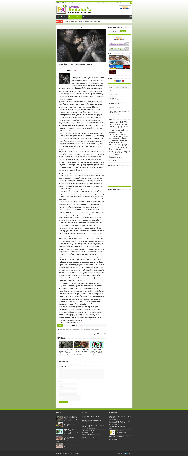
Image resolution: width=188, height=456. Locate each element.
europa (121, 144)
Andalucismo (65, 16)
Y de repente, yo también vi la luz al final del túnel (95, 334)
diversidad (119, 138)
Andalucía (123, 124)
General (88, 67)
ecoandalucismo (120, 140)
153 (125, 432)
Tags (110, 90)
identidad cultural (122, 146)
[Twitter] (120, 3)
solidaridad (112, 160)
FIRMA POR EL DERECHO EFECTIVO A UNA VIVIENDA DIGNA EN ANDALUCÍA (119, 422)
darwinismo (69, 329)
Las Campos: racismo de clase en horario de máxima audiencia (119, 102)
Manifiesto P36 (120, 430)
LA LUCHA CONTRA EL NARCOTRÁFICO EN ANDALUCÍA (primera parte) (96, 352)
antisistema (122, 126)
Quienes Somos (82, 2)
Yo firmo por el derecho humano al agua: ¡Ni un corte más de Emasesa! (120, 437)
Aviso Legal (105, 2)
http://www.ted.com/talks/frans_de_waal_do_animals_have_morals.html (77, 225)
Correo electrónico (64, 386)
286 (118, 424)
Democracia (72, 16)
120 (117, 439)
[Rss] (117, 3)
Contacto (100, 2)
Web (60, 391)
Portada (58, 16)
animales (63, 329)
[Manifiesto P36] (112, 432)
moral (86, 329)
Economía (120, 142)
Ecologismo (113, 142)
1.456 (119, 419)
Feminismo (86, 16)
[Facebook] (117, 81)
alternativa (123, 122)
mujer (124, 149)
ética (75, 329)
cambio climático (118, 128)
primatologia (92, 329)
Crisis (111, 130)
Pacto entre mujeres (64, 333)
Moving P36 (94, 2)
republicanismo (114, 159)
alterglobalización (113, 122)
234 (118, 428)
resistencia (122, 159)
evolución (80, 329)
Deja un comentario (97, 67)
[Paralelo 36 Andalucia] (74, 9)
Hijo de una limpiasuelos (115, 107)
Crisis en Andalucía (121, 130)
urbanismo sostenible (120, 160)
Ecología (80, 16)
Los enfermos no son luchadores (117, 93)
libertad (121, 148)
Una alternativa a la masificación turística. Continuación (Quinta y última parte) (69, 438)
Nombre (61, 381)
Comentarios (124, 87)
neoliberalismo (112, 151)
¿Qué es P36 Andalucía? (73, 2)
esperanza (116, 144)
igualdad (111, 148)
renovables (121, 157)
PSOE (121, 153)
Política (117, 153)
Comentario (62, 368)
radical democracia (114, 156)
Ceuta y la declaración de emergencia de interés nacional (81, 351)
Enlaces (88, 2)
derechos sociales (115, 136)
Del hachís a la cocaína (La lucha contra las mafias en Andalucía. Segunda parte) (65, 352)
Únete (110, 2)
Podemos (111, 153)
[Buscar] (131, 3)
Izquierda (94, 16)
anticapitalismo (114, 126)
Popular (111, 87)
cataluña (126, 128)
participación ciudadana (122, 151)
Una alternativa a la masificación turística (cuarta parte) (75, 21)
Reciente (117, 87)
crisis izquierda (113, 132)
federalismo (126, 144)
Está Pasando (83, 67)
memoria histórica (118, 149)
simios (98, 329)
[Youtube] (121, 3)
